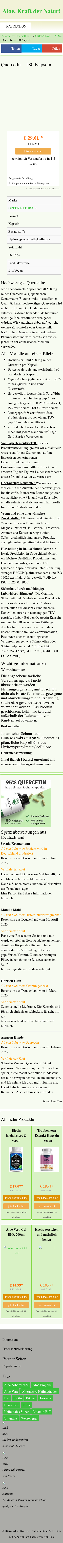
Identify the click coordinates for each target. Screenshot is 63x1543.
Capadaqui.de (12, 1366)
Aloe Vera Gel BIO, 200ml (16, 1232)
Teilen (15, 48)
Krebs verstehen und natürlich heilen (46, 1234)
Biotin (17, 1398)
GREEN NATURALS (47, 36)
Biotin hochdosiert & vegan (16, 1135)
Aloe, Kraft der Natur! (31, 11)
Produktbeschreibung (16, 1197)
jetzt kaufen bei (33, 151)
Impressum (10, 1339)
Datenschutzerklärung (17, 1348)
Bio (6, 1398)
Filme (27, 1405)
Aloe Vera (11, 1391)
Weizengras (29, 1418)
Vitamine (10, 1418)
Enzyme (45, 1398)
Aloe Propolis (42, 1384)
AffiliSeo (49, 1537)
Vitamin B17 (42, 1411)
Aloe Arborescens (16, 1384)
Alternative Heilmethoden (17, 36)
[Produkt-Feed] (6, 1518)
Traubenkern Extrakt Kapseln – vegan (47, 1135)
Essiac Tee (11, 1405)
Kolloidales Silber (16, 1411)
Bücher (31, 1398)
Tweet (36, 48)
